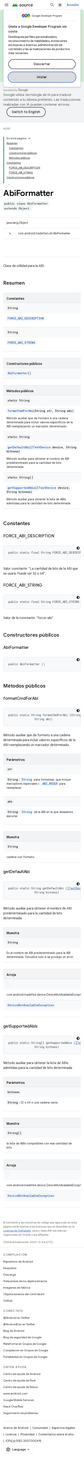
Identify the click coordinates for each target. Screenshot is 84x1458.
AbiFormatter (18, 373)
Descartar (42, 64)
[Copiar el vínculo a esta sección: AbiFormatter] (33, 647)
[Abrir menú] (6, 5)
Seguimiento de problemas (20, 1413)
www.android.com (15, 1393)
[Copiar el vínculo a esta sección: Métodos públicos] (49, 686)
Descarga (9, 1274)
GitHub (7, 1300)
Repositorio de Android (18, 1261)
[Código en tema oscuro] (78, 548)
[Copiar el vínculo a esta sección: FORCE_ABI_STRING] (46, 585)
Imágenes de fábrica (16, 1287)
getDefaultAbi (19, 447)
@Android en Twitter (16, 1318)
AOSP (6, 128)
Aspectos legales (63, 1427)
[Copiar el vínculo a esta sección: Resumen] (29, 283)
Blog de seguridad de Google (22, 1337)
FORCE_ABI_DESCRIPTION (26, 318)
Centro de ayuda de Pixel (19, 1380)
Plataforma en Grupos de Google (24, 1344)
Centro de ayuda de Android (21, 1374)
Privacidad (27, 1434)
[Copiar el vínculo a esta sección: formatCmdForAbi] (42, 698)
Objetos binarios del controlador (24, 1294)
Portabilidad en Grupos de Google (25, 1357)
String (27, 779)
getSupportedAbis (21, 488)
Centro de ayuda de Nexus (20, 1387)
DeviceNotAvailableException (31, 1005)
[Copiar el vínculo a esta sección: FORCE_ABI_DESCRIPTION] (58, 536)
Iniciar (42, 77)
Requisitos (9, 1268)
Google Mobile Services (18, 1400)
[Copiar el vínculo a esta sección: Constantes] (34, 523)
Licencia (11, 1434)
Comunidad (40, 1427)
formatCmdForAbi (20, 411)
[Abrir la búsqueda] (52, 4)
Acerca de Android (15, 1427)
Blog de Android (13, 1331)
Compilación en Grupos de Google (25, 1350)
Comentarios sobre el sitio (56, 1434)
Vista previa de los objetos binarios (25, 1281)
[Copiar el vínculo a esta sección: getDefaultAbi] (34, 872)
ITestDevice (41, 447)
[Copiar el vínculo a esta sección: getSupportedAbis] (42, 1026)
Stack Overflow (13, 1406)
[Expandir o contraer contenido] (29, 138)
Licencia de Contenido (17, 1230)
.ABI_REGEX (49, 783)
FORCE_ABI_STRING (21, 342)
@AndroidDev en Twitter (19, 1324)
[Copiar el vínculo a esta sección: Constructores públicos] (63, 635)
